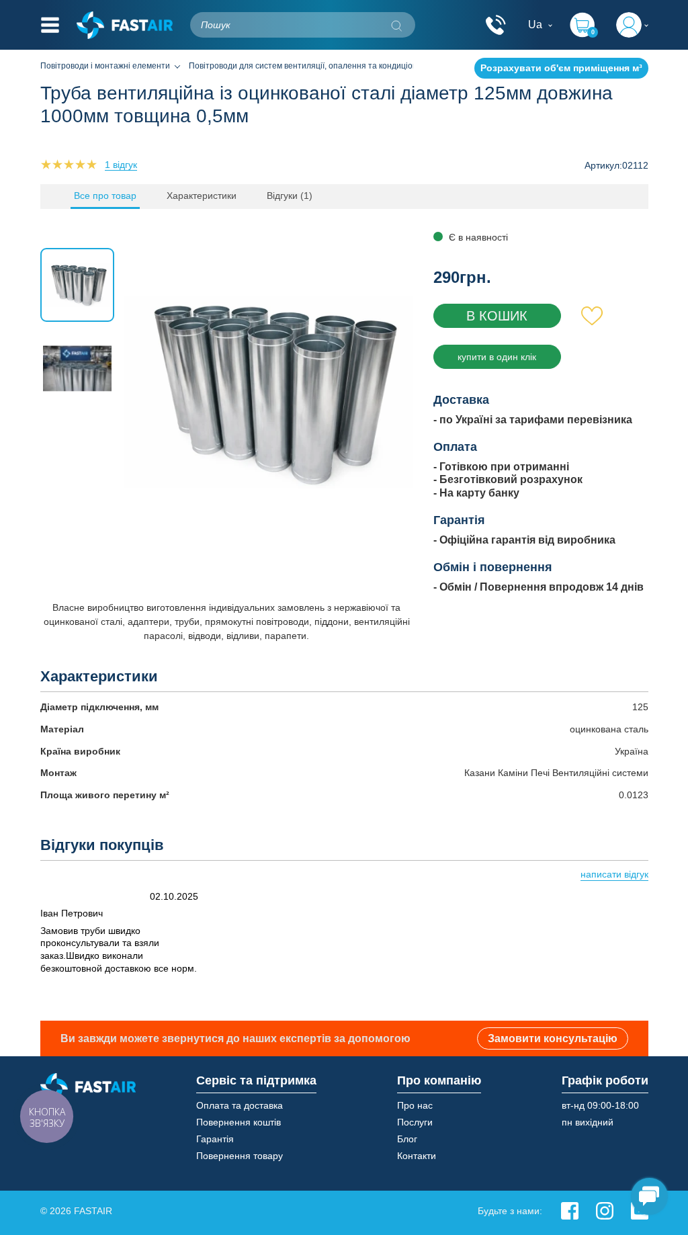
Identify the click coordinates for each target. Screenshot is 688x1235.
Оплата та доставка (239, 1105)
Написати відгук (614, 874)
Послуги (415, 1122)
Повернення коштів (238, 1122)
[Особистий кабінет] (632, 25)
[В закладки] (592, 316)
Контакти (416, 1155)
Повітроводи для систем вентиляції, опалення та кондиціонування (316, 66)
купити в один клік (497, 356)
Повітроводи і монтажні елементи (105, 66)
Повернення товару (239, 1155)
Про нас (415, 1105)
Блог (407, 1139)
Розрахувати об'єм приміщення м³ (561, 67)
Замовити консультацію (552, 1038)
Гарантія (215, 1139)
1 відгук (121, 164)
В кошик (496, 315)
